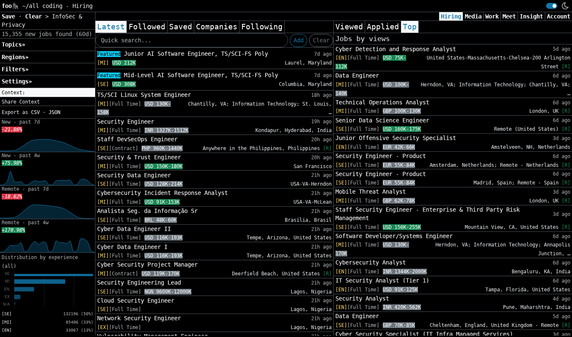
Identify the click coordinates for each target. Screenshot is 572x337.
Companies (216, 27)
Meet (509, 16)
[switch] (551, 6)
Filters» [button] (15, 69)
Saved (180, 27)
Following (262, 27)
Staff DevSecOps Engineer (137, 139)
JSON (54, 112)
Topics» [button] (13, 44)
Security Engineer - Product (380, 156)
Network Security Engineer (139, 318)
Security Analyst (362, 298)
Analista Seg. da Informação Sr (147, 210)
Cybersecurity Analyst (370, 262)
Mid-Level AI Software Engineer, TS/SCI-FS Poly (187, 75)
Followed (147, 27)
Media (473, 16)
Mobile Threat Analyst (370, 191)
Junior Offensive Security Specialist (395, 138)
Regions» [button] (15, 57)
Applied (383, 27)
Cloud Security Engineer (135, 300)
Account (558, 16)
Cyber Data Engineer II (134, 229)
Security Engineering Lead (139, 282)
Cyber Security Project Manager (147, 264)
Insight (531, 16)
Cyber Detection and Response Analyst (395, 49)
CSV (35, 112)
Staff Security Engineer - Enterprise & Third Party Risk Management (427, 213)
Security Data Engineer (134, 175)
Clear (321, 40)
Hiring (451, 16)
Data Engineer (357, 75)
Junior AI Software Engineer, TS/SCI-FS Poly (182, 53)
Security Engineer (125, 121)
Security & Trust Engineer (139, 157)
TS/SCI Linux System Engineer (144, 94)
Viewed (349, 27)
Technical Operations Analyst (382, 102)
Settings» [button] (17, 81)
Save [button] (10, 16)
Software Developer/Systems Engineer (394, 236)
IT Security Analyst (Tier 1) (382, 280)
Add (299, 40)
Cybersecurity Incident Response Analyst (162, 192)
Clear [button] (35, 16)
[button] (47, 92)
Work (492, 16)
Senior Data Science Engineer (382, 120)
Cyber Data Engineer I (132, 247)
